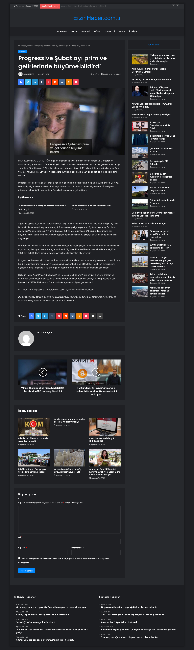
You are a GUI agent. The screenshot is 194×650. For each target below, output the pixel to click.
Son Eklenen (154, 44)
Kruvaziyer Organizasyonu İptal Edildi (160, 125)
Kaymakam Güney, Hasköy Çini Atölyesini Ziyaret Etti (67, 470)
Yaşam (122, 31)
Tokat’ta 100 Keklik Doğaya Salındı (159, 189)
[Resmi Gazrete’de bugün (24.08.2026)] (105, 426)
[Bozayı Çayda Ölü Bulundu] (140, 165)
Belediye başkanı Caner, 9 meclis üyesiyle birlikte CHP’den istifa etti (153, 214)
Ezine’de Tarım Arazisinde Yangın (149, 223)
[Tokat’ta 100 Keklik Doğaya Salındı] (140, 191)
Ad (20, 537)
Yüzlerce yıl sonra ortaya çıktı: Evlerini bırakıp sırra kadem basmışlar (163, 58)
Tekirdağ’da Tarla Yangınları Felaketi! (77, 6)
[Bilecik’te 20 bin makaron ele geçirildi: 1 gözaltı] (34, 426)
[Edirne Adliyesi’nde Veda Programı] (140, 204)
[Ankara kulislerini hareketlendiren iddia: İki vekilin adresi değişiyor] (140, 278)
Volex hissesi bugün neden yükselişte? (91, 205)
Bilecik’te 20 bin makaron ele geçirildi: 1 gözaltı (33, 439)
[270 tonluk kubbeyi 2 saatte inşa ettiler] (140, 248)
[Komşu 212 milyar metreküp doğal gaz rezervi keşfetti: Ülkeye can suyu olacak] (140, 261)
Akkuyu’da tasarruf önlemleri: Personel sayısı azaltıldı (160, 290)
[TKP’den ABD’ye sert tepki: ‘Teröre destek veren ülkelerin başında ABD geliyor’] (140, 91)
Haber (74, 31)
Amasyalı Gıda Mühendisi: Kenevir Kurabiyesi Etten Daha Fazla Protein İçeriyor (104, 472)
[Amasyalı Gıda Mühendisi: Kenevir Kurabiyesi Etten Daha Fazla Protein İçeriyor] (105, 457)
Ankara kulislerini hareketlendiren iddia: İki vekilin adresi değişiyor (163, 277)
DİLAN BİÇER (28, 74)
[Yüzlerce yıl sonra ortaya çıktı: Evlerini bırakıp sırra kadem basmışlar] (140, 59)
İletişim (133, 31)
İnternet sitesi (77, 548)
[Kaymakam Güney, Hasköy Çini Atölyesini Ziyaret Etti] (69, 457)
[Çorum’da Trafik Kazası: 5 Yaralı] (140, 152)
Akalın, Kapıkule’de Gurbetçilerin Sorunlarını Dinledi (149, 70)
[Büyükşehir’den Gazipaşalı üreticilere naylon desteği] (34, 457)
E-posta (22, 548)
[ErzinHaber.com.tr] (97, 17)
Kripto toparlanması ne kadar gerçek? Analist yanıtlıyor (69, 420)
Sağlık (97, 31)
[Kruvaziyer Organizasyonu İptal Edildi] (140, 126)
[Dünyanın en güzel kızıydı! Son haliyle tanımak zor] (140, 235)
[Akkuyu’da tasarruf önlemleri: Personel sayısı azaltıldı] (140, 291)
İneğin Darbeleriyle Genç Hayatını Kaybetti (162, 137)
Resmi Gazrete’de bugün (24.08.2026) (102, 439)
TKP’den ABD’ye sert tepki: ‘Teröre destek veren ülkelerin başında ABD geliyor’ (162, 92)
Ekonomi (85, 31)
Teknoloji (109, 31)
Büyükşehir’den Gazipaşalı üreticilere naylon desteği (32, 470)
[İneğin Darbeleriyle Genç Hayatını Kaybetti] (140, 139)
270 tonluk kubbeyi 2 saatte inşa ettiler (160, 246)
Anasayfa (62, 31)
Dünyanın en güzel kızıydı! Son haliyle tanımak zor (159, 234)
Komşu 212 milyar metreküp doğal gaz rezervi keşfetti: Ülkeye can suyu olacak (161, 262)
